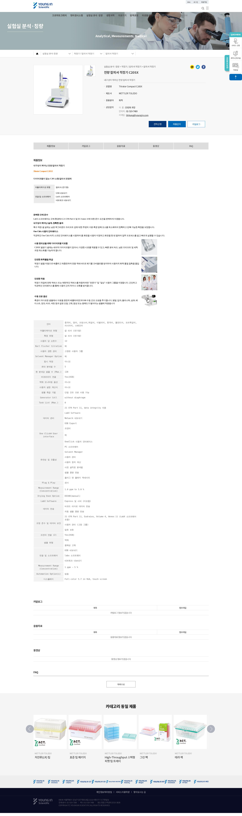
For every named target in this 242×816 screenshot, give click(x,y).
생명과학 (110, 15)
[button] (211, 729)
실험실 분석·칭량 (94, 15)
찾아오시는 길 (139, 792)
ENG (188, 2)
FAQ (191, 146)
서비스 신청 (236, 45)
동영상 (156, 146)
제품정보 (51, 146)
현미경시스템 (76, 15)
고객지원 (160, 15)
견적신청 (157, 124)
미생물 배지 (147, 15)
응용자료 (121, 146)
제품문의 (177, 124)
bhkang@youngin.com (137, 115)
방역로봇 (134, 15)
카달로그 (196, 124)
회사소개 (171, 15)
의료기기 (122, 15)
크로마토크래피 (59, 15)
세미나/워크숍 (236, 58)
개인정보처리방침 (104, 792)
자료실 (235, 70)
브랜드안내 (182, 15)
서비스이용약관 (123, 792)
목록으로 (121, 684)
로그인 (196, 2)
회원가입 (204, 2)
